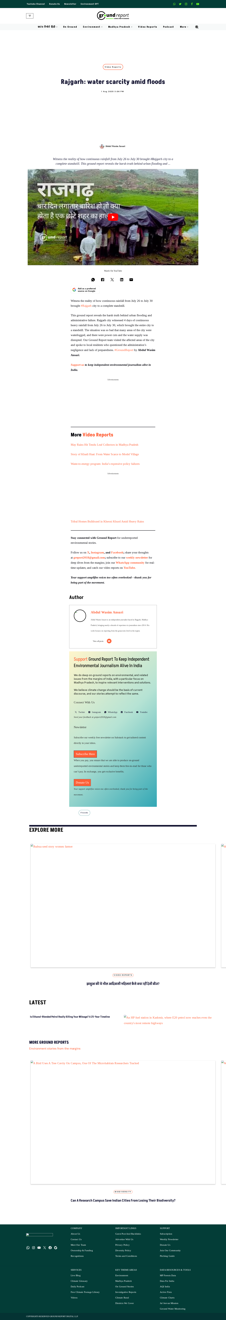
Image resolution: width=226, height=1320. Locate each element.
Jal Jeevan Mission (169, 1306)
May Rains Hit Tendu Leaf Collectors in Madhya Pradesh (104, 444)
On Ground (70, 27)
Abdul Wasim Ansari (115, 146)
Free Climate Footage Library (85, 1295)
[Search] (196, 27)
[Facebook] (192, 4)
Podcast (168, 27)
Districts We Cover (124, 1306)
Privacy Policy (122, 1248)
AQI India (165, 1289)
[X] (180, 4)
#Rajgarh (86, 305)
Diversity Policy (123, 1253)
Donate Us (54, 4)
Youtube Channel (36, 4)
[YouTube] (39, 1251)
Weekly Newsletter (169, 1242)
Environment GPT (90, 4)
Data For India (167, 1284)
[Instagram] (186, 4)
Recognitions (77, 1259)
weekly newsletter (137, 557)
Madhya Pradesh (123, 1284)
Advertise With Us (124, 1242)
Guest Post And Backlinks (128, 1237)
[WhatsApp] (28, 1251)
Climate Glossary (79, 1284)
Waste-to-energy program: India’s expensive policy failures (105, 464)
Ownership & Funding (82, 1253)
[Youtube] (198, 4)
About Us (75, 1237)
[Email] (109, 641)
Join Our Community (170, 1253)
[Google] (55, 1251)
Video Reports (147, 27)
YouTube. (130, 567)
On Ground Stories (124, 1289)
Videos (74, 1300)
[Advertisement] (113, 115)
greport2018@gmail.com (89, 557)
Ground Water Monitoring (173, 1312)
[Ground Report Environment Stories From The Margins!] (113, 16)
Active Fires (166, 1295)
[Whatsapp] (174, 4)
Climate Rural (122, 1300)
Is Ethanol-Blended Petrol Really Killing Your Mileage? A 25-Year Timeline (41, 1022)
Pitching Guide (167, 1259)
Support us (78, 364)
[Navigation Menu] (29, 16)
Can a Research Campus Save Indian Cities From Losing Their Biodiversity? (123, 1203)
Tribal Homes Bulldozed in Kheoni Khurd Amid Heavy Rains (108, 521)
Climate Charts (167, 1300)
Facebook (117, 552)
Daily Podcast (77, 1289)
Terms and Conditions (126, 1259)
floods (84, 813)
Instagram (97, 552)
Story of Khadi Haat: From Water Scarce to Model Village (105, 454)
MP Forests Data (168, 1278)
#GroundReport (124, 350)
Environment (121, 1278)
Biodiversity (123, 1195)
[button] (56, 26)
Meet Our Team (78, 1248)
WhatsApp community (130, 562)
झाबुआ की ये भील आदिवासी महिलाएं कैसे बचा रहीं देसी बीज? (123, 984)
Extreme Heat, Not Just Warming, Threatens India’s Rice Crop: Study (157, 1022)
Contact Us (76, 1242)
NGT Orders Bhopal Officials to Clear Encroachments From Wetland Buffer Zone (99, 1024)
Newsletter (70, 4)
